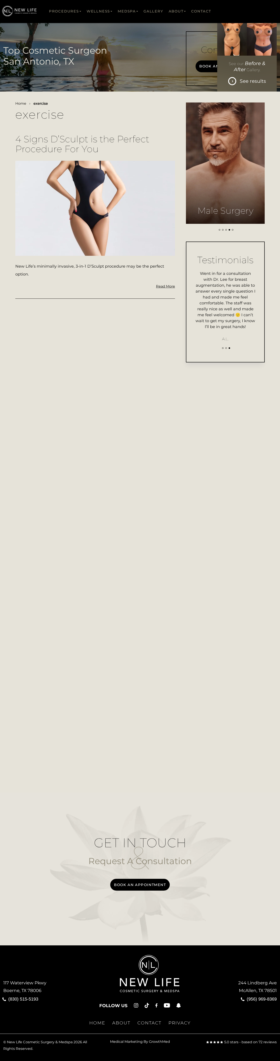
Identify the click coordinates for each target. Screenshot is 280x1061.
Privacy (179, 1023)
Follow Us (113, 1005)
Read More (165, 286)
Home (20, 103)
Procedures (64, 11)
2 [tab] (223, 230)
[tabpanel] (225, 163)
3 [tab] (226, 230)
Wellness (98, 11)
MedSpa (127, 11)
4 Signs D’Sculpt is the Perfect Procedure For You (82, 144)
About (176, 11)
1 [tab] (219, 230)
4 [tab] (229, 230)
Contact (201, 11)
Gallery (153, 11)
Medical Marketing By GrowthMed (140, 1042)
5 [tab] (232, 230)
